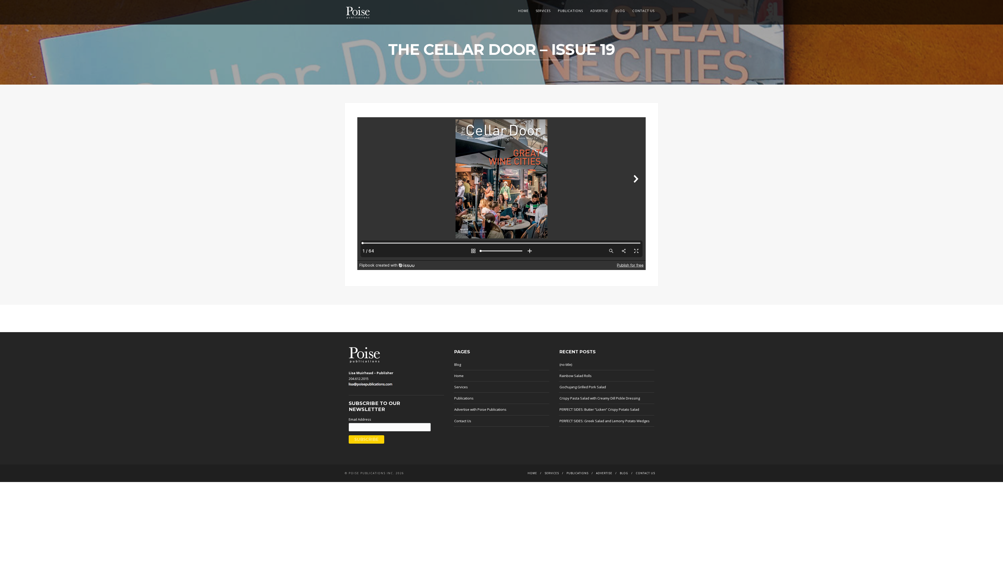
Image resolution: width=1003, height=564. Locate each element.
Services (543, 11)
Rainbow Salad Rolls (575, 375)
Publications (570, 11)
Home (523, 11)
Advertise (599, 11)
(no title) (565, 364)
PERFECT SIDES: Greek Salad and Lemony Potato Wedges (604, 421)
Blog (620, 11)
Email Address (360, 419)
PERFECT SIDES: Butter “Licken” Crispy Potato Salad (599, 409)
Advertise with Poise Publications (480, 409)
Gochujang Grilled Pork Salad (582, 387)
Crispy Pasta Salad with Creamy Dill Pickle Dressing (599, 398)
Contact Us (643, 11)
